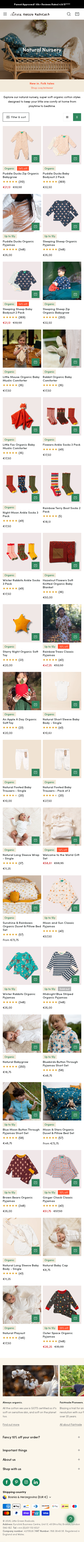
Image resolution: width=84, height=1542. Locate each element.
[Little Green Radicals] (29, 14)
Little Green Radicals (23, 1520)
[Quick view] (35, 158)
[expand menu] (5, 14)
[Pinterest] (16, 1482)
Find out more (11, 1424)
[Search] (69, 14)
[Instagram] (26, 1482)
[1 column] (67, 117)
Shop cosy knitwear (42, 87)
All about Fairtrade (71, 1424)
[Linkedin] (36, 1482)
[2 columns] (77, 117)
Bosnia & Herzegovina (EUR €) (28, 1497)
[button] (77, 14)
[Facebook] (7, 1482)
